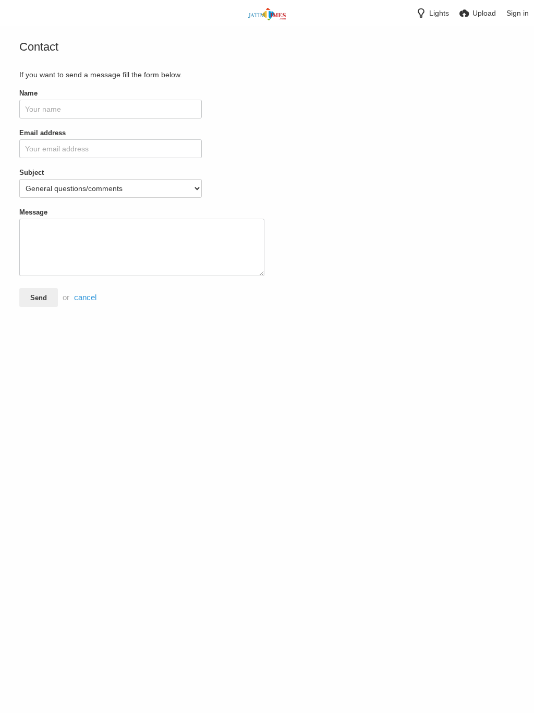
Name (28, 93)
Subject (31, 172)
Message (33, 212)
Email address (42, 133)
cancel (85, 297)
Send (38, 298)
